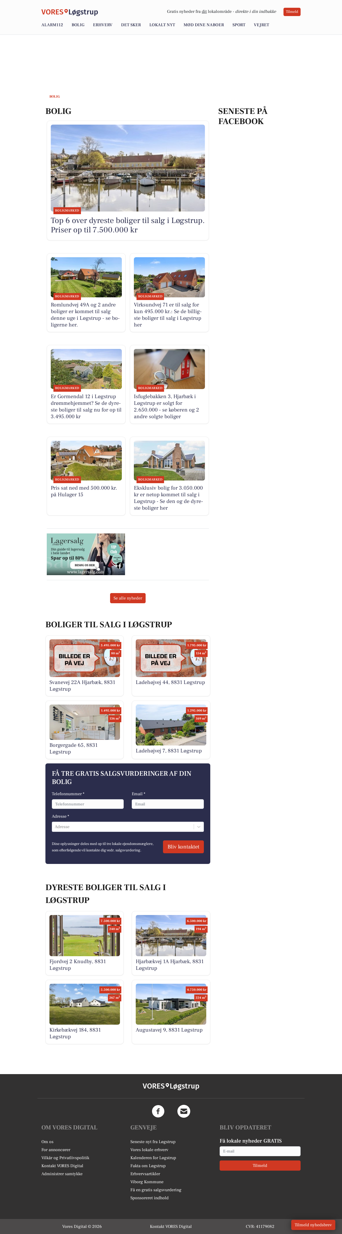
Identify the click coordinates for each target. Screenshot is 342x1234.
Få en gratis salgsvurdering (155, 1190)
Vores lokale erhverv (149, 1149)
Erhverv (102, 25)
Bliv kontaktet (183, 846)
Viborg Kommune (147, 1182)
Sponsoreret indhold (149, 1198)
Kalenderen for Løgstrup (153, 1157)
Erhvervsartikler (145, 1174)
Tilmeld (292, 11)
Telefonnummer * (68, 794)
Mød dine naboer (204, 25)
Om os (47, 1141)
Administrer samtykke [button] (62, 1174)
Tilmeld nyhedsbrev (313, 1225)
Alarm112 (52, 25)
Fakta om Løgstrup (148, 1165)
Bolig (78, 25)
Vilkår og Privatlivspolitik (65, 1157)
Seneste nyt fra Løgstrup (153, 1141)
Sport (238, 25)
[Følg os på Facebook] (158, 1111)
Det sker (131, 25)
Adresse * (60, 816)
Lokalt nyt (162, 25)
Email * (138, 794)
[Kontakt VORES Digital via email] (183, 1111)
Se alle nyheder (128, 598)
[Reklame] (86, 554)
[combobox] (55, 827)
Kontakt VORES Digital (62, 1165)
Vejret (261, 25)
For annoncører (55, 1149)
